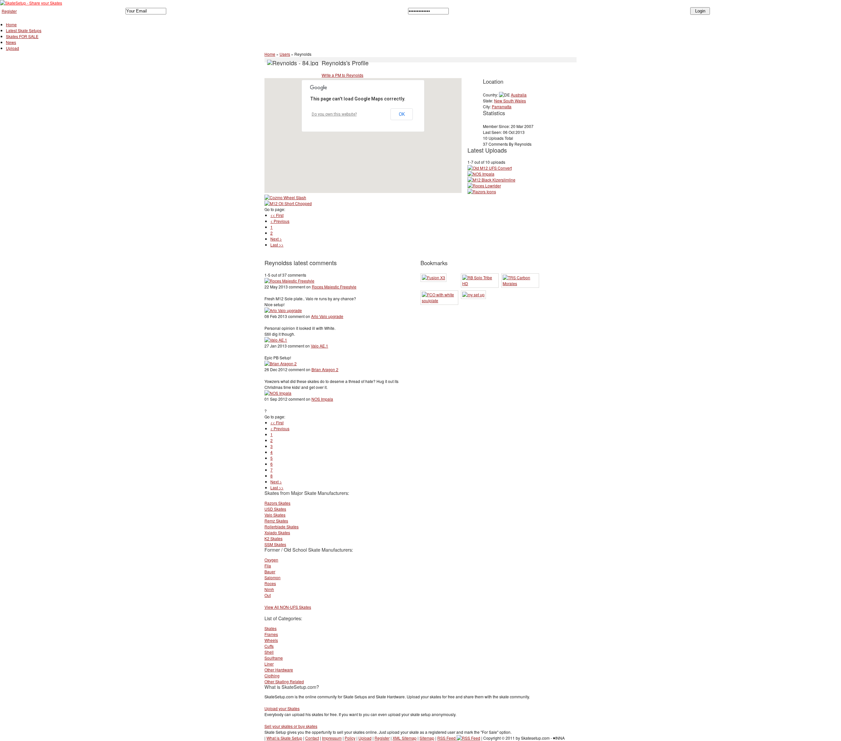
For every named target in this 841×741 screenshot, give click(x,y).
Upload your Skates (282, 708)
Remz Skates (276, 520)
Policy (350, 738)
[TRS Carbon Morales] (520, 283)
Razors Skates (277, 503)
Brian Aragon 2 (324, 369)
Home (11, 24)
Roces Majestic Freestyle (334, 286)
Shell (269, 652)
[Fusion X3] (433, 277)
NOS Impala (322, 399)
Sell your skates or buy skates (290, 726)
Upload (12, 48)
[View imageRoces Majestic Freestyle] (289, 281)
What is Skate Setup (284, 738)
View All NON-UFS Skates (287, 607)
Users (285, 54)
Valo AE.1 (319, 346)
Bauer (269, 571)
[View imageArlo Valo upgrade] (283, 310)
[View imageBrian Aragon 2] (280, 363)
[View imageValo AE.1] (275, 340)
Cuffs (269, 646)
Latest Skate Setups (23, 30)
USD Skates (275, 509)
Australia (519, 94)
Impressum (332, 738)
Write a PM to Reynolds (342, 75)
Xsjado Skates (277, 532)
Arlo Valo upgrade (327, 316)
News (11, 42)
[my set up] (473, 294)
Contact (312, 738)
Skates (270, 628)
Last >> (277, 244)
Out (267, 595)
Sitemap (427, 738)
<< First (277, 215)
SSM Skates (275, 544)
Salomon (272, 577)
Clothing (272, 675)
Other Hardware (278, 669)
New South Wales (510, 100)
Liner (269, 664)
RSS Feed (447, 738)
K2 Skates (273, 538)
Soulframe (273, 658)
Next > (276, 239)
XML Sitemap (405, 738)
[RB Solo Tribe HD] (480, 283)
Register (9, 11)
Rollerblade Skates (281, 526)
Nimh (269, 589)
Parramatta (501, 106)
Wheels (271, 640)
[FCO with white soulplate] (439, 300)
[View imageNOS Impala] (277, 393)
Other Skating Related (284, 681)
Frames (271, 634)
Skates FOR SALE (22, 36)
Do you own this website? (334, 114)
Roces (270, 583)
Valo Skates (274, 515)
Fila (267, 565)
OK (402, 114)
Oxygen (271, 559)
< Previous (279, 221)
